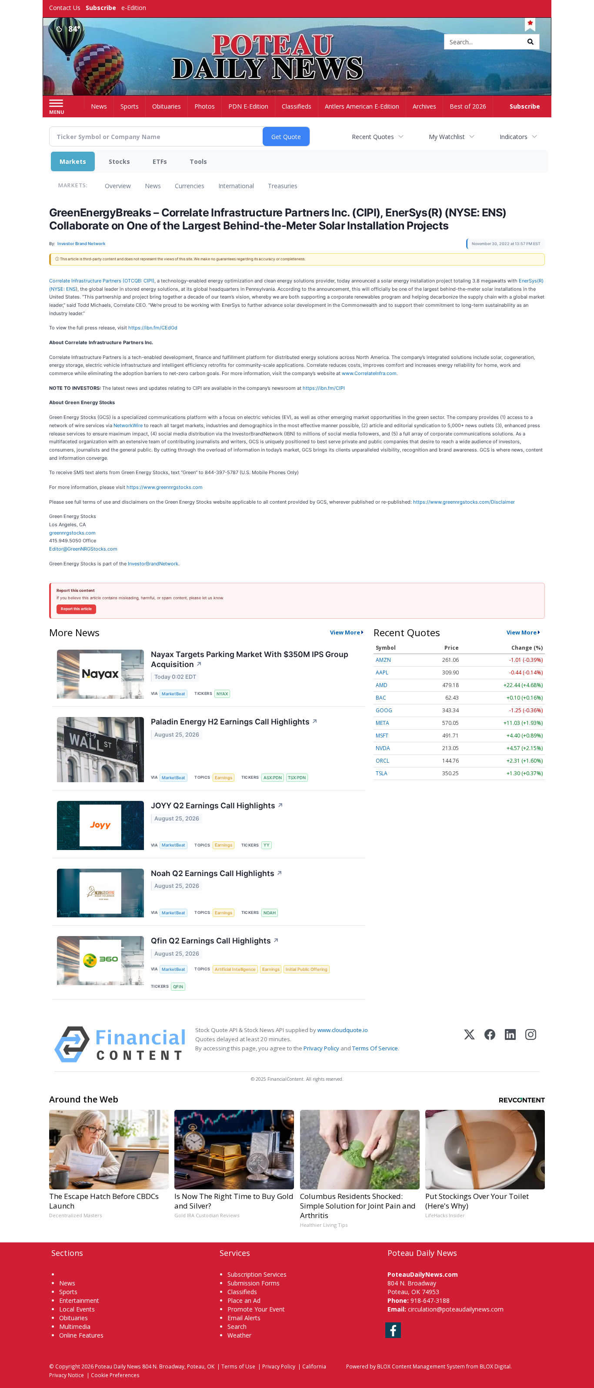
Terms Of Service (375, 1048)
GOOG (384, 710)
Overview (118, 186)
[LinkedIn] (510, 1044)
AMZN (383, 660)
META (382, 723)
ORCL (382, 760)
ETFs (160, 161)
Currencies (189, 186)
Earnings (223, 777)
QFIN (178, 986)
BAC (381, 697)
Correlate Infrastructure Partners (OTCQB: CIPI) (101, 281)
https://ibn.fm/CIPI (324, 388)
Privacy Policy (321, 1048)
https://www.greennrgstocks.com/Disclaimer (464, 502)
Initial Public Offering (306, 969)
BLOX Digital (495, 1366)
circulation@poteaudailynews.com (456, 1309)
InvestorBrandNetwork (153, 564)
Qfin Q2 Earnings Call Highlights (215, 940)
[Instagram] (531, 1044)
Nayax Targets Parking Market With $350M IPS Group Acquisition (249, 659)
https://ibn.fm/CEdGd (152, 328)
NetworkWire (128, 425)
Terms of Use (238, 1366)
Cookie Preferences (115, 1374)
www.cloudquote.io (342, 1030)
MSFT (382, 735)
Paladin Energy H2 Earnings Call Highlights (234, 721)
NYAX (222, 693)
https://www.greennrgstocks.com (165, 487)
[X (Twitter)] (469, 1044)
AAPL (382, 672)
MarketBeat (173, 693)
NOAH (270, 912)
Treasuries (282, 186)
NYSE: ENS (63, 289)
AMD (381, 685)
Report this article (76, 609)
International (236, 186)
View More (345, 632)
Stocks (119, 161)
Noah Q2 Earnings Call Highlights (217, 873)
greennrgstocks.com (72, 533)
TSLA (381, 773)
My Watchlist (447, 137)
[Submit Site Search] (530, 41)
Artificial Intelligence (235, 969)
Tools (198, 161)
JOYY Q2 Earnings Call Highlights (217, 805)
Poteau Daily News (118, 1366)
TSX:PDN (297, 777)
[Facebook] (490, 1044)
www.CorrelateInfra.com (369, 373)
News (153, 186)
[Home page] (297, 42)
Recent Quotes (373, 137)
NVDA (383, 748)
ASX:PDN (273, 777)
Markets (73, 161)
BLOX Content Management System (421, 1366)
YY (267, 845)
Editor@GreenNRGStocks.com (83, 549)
